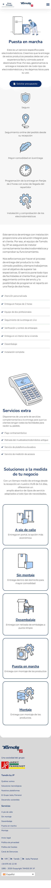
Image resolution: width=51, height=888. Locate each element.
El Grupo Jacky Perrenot (11, 795)
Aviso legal (6, 838)
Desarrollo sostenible (10, 799)
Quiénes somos (8, 781)
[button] (48, 4)
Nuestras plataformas (10, 790)
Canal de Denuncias (9, 851)
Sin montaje (26, 575)
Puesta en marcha (25, 666)
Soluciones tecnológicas (11, 786)
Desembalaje (25, 620)
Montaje (25, 709)
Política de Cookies (9, 847)
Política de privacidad (10, 842)
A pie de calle (25, 530)
